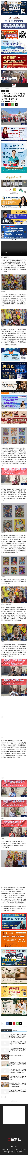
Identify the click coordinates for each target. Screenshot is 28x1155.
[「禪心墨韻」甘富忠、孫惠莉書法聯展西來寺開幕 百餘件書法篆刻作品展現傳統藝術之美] (5, 1036)
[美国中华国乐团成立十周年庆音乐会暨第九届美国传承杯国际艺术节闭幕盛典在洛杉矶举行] (5, 1070)
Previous (3, 232)
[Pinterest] (9, 104)
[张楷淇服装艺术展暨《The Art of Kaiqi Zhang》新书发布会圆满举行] (5, 1077)
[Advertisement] (14, 1115)
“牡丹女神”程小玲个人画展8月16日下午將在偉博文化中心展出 (17, 1050)
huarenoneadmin (6, 101)
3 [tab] (15, 239)
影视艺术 (7, 88)
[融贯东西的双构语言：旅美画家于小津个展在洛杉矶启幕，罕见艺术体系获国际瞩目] (5, 1084)
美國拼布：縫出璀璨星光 (16, 1055)
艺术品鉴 (7, 91)
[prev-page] (2, 1097)
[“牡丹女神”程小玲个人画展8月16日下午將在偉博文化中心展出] (5, 1050)
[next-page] (5, 1097)
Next (25, 232)
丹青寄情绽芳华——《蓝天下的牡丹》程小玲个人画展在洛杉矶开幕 (17, 1043)
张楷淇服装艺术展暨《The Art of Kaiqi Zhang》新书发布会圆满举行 (17, 1077)
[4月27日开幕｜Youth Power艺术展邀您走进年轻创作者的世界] (5, 1091)
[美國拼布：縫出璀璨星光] (5, 1056)
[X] (6, 104)
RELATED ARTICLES (6, 1030)
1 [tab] (12, 239)
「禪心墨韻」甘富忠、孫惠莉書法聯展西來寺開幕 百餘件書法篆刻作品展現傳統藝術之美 (17, 1036)
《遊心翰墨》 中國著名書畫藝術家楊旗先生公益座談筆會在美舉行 (17, 1064)
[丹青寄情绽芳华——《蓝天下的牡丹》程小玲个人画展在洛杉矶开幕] (5, 1043)
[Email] (16, 104)
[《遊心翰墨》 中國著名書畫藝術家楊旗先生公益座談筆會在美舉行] (5, 1063)
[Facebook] (2, 104)
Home (2, 88)
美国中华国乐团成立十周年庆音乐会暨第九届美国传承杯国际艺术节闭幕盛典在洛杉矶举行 (17, 1070)
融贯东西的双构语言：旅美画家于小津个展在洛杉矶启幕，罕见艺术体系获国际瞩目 (17, 1084)
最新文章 (15, 1030)
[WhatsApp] (12, 104)
